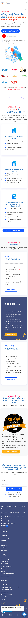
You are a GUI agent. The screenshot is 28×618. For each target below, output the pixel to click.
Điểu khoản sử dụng (6, 592)
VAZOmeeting (5, 538)
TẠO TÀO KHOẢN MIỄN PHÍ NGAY (13, 230)
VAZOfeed (4, 545)
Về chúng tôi (4, 584)
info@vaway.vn (10, 521)
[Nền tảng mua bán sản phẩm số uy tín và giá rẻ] (16, 615)
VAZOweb (4, 535)
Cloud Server (4, 561)
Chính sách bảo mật (6, 589)
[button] (26, 3)
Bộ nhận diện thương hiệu (8, 573)
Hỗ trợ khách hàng (6, 587)
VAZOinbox (4, 550)
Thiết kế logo (4, 568)
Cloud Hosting (5, 559)
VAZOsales (4, 547)
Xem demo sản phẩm (12, 36)
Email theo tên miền (6, 566)
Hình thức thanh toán (6, 594)
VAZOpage (4, 543)
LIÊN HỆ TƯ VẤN (11, 289)
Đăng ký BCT (4, 571)
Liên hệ (3, 599)
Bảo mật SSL (4, 564)
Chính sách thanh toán (7, 597)
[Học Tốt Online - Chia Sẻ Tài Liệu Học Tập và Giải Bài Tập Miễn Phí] (12, 615)
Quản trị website (5, 576)
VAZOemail (4, 540)
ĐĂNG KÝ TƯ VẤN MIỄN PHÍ (10, 31)
